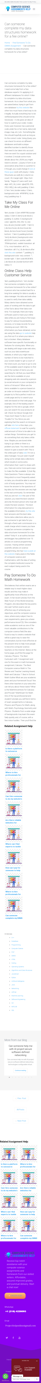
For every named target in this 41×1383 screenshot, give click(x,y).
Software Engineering (18, 999)
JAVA (13, 985)
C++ (13, 937)
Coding (14, 963)
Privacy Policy (10, 1371)
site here (15, 425)
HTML (13, 959)
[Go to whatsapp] (5, 1376)
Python (14, 977)
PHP (13, 952)
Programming (16, 945)
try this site (30, 511)
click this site (10, 252)
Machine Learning (17, 996)
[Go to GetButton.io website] (5, 1380)
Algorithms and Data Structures (22, 970)
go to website (25, 333)
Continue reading (20, 1070)
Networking (15, 988)
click (20, 496)
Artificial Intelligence (18, 981)
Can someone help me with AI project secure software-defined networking (20, 1051)
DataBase (15, 941)
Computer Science (17, 948)
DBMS (14, 956)
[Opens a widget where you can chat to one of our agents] (25, 1370)
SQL (13, 1010)
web (25, 453)
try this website (23, 107)
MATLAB (14, 1006)
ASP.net (14, 992)
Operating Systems (18, 966)
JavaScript (15, 974)
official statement (12, 428)
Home (7, 43)
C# (12, 1003)
